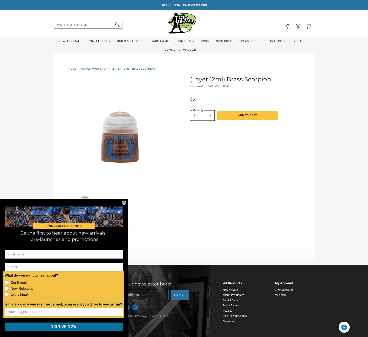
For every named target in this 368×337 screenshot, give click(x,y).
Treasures (247, 41)
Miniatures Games (233, 295)
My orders (280, 295)
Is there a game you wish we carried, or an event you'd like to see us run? (63, 304)
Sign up (180, 294)
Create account (284, 289)
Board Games (159, 41)
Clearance (273, 41)
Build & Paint (128, 41)
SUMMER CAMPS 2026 (181, 49)
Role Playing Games (235, 315)
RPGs (205, 41)
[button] (344, 328)
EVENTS (297, 41)
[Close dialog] (124, 203)
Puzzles (185, 41)
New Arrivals (69, 41)
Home (72, 68)
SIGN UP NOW (64, 326)
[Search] (116, 25)
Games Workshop (94, 68)
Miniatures (98, 41)
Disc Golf (224, 41)
